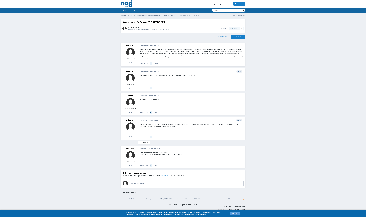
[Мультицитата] (151, 63)
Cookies (195, 205)
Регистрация (239, 4)
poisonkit (136, 27)
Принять (235, 213)
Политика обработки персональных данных (230, 209)
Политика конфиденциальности (234, 207)
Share (224, 28)
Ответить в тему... (139, 183)
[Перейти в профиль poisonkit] (124, 29)
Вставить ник (144, 63)
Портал (133, 10)
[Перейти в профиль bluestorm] (130, 155)
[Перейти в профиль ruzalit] (130, 102)
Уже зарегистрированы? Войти (220, 4)
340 (131, 112)
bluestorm (130, 149)
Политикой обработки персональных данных (191, 214)
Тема (176, 205)
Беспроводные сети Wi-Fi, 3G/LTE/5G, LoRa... (155, 29)
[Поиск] (243, 10)
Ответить (238, 36)
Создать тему (223, 36)
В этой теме (235, 10)
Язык (169, 205)
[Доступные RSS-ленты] (243, 199)
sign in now (164, 176)
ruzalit (130, 96)
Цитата (156, 63)
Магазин (125, 10)
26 (131, 165)
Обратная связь (185, 205)
